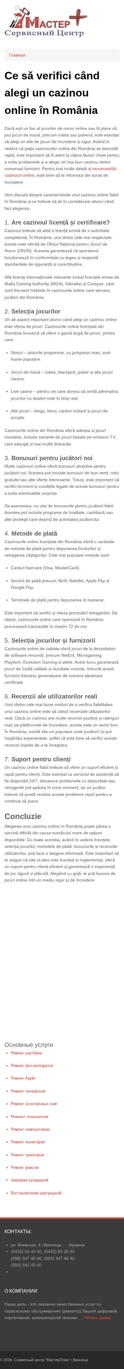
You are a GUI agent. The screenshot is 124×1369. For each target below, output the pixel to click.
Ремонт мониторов (28, 1142)
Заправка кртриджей (29, 1180)
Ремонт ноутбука (26, 1053)
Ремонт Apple (23, 1078)
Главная (17, 55)
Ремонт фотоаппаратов (32, 1065)
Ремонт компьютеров (30, 1129)
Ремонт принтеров (27, 1155)
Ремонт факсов (25, 1167)
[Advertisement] (62, 966)
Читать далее (98, 1317)
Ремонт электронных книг (34, 1104)
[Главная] (46, 35)
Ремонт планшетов (29, 1116)
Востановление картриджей (36, 1193)
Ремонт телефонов (28, 1091)
